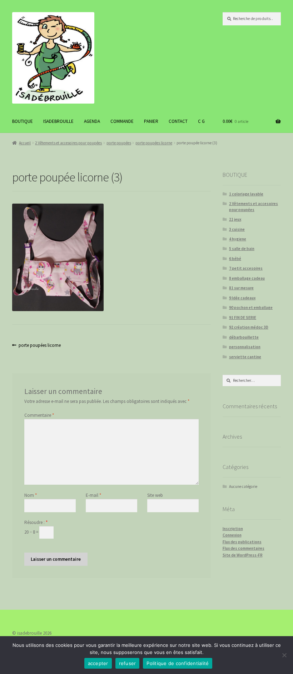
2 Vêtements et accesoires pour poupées (68, 142)
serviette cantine (245, 356)
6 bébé (235, 258)
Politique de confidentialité (177, 663)
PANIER (151, 121)
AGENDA (92, 121)
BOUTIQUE (22, 121)
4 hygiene (237, 238)
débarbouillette (244, 337)
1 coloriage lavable (246, 193)
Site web (155, 495)
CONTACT (178, 121)
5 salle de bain (241, 248)
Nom (30, 495)
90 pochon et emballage (251, 307)
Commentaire (39, 415)
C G (201, 121)
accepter (98, 663)
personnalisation (244, 346)
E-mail (93, 495)
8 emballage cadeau (247, 278)
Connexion (232, 535)
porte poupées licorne (153, 142)
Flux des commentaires (243, 548)
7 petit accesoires (246, 268)
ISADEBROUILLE (58, 121)
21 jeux (235, 219)
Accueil (25, 142)
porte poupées (118, 142)
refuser (127, 663)
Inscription (233, 528)
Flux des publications (242, 541)
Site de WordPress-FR (243, 555)
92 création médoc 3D (248, 327)
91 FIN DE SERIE (242, 317)
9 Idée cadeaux (242, 297)
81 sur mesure (241, 287)
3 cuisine (237, 229)
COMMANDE (122, 121)
